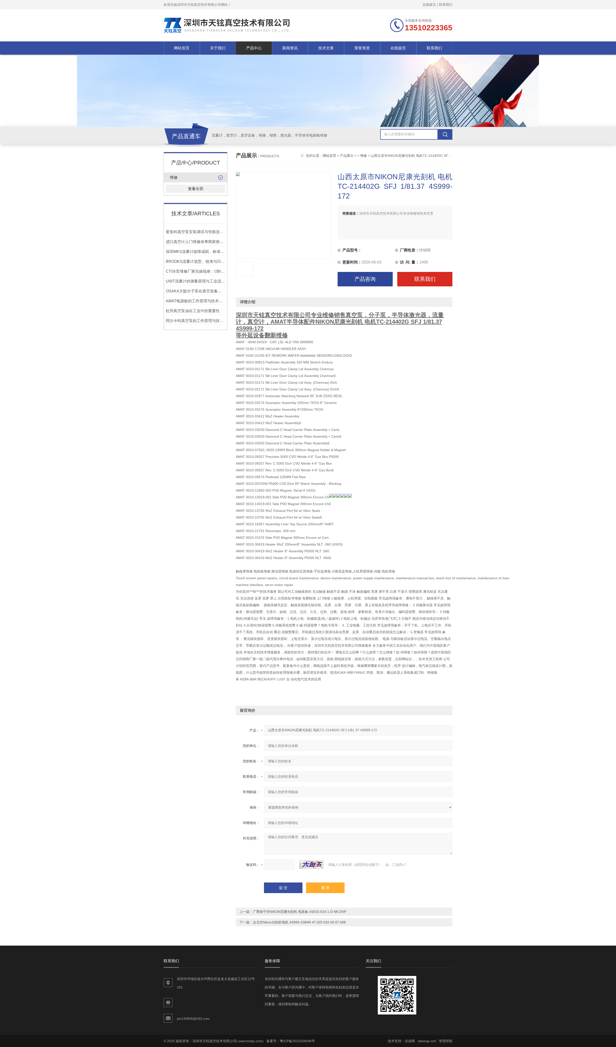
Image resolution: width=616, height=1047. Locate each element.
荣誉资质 (362, 48)
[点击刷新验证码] (311, 865)
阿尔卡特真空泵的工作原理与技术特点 (195, 321)
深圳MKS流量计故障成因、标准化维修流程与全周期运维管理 (195, 252)
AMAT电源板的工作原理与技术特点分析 (195, 301)
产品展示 (346, 156)
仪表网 (410, 1041)
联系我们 (445, 5)
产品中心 (254, 48)
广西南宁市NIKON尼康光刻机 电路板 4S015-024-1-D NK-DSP (299, 912)
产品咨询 (365, 279)
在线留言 (429, 5)
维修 (174, 177)
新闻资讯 (290, 48)
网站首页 (181, 48)
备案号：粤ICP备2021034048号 (290, 1041)
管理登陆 (445, 1041)
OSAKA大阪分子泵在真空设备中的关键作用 (195, 291)
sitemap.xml (427, 1041)
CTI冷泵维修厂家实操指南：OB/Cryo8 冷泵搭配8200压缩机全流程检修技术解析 (195, 271)
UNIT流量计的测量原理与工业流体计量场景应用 (195, 281)
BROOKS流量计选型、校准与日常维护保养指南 (195, 261)
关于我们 (217, 48)
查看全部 (195, 189)
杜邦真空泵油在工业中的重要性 (193, 311)
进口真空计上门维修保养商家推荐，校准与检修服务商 (195, 242)
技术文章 (326, 48)
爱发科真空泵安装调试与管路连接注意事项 (195, 232)
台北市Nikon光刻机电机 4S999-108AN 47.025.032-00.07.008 (299, 922)
